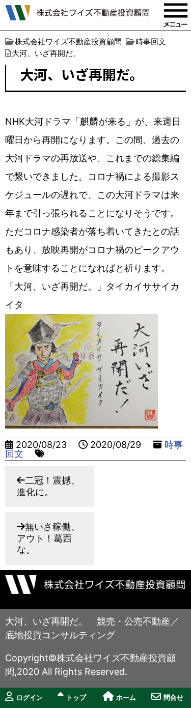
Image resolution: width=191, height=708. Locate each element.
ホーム (126, 697)
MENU (175, 15)
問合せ (173, 697)
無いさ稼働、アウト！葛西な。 (48, 538)
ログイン (29, 697)
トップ (76, 697)
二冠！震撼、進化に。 (48, 486)
